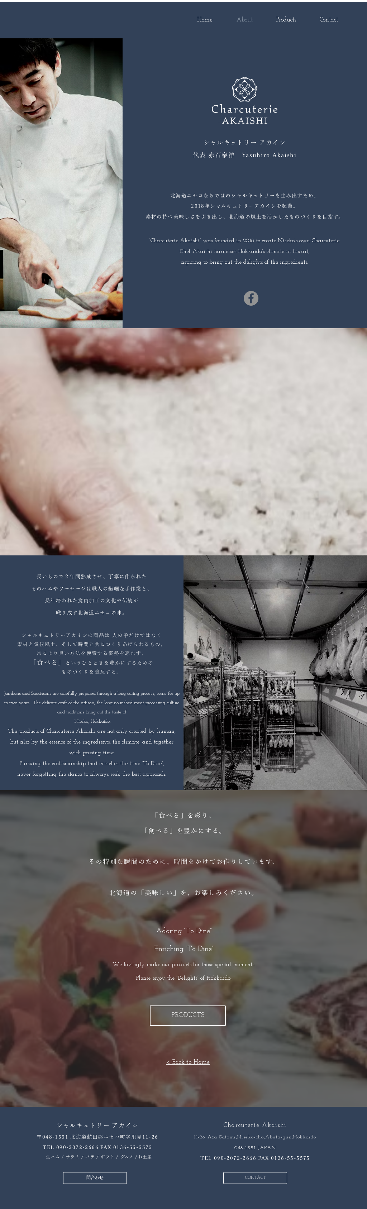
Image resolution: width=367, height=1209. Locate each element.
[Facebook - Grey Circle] (251, 298)
